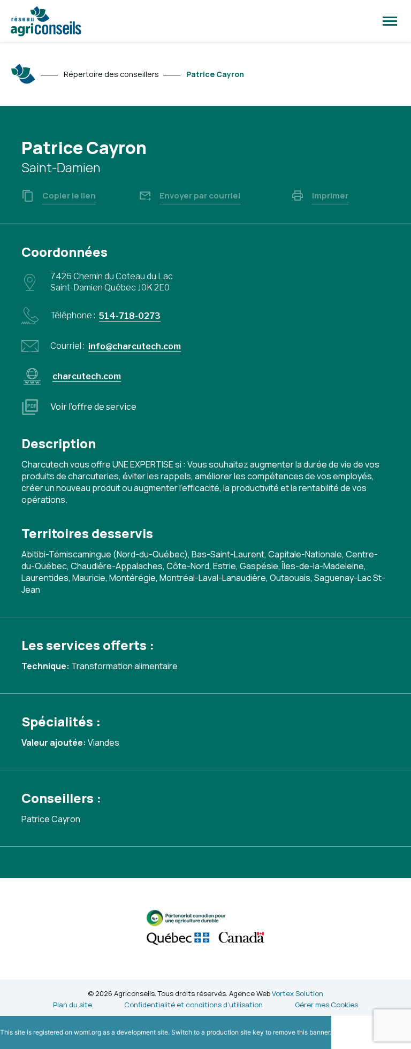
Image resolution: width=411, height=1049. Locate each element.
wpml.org (87, 1032)
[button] (389, 21)
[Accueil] (23, 74)
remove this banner (301, 1032)
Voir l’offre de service (93, 407)
